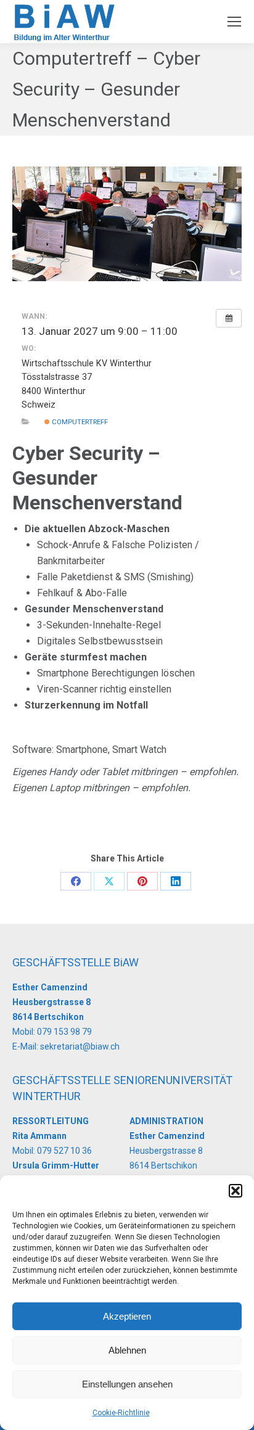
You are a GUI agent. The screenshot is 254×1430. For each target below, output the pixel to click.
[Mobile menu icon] (234, 21)
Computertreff (79, 421)
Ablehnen (127, 1350)
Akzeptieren (127, 1316)
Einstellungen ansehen (127, 1384)
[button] (235, 1191)
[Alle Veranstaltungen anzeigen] (229, 318)
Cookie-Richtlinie (121, 1412)
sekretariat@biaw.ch (80, 1046)
